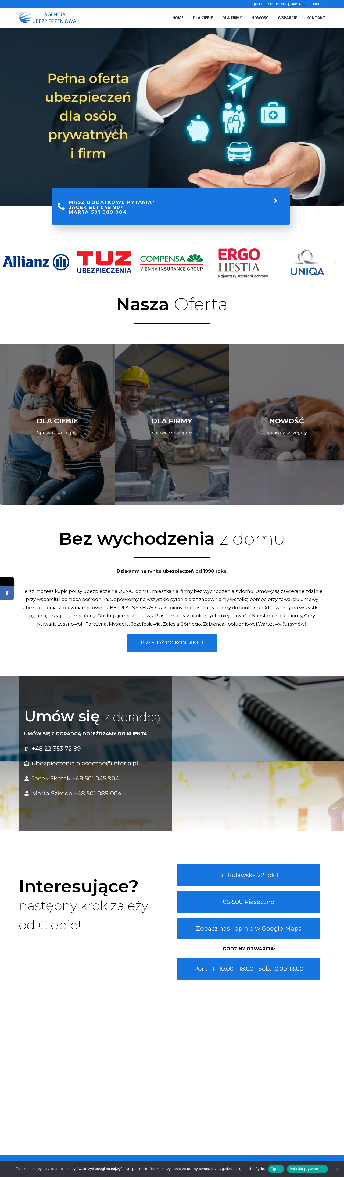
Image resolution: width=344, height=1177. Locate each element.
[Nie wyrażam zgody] (337, 1169)
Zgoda (276, 1169)
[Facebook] (7, 593)
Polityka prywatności (307, 1169)
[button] (8, 262)
